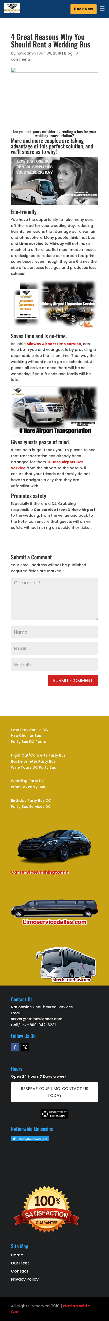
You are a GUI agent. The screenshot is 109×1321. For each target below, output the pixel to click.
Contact (19, 1271)
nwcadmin (26, 53)
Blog (68, 53)
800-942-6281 (43, 1024)
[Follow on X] (25, 1047)
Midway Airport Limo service (54, 343)
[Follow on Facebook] (15, 1047)
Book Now (83, 8)
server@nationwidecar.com (36, 1018)
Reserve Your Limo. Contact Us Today (54, 1092)
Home (17, 1255)
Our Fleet (20, 1263)
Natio (69, 1306)
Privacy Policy (25, 1279)
